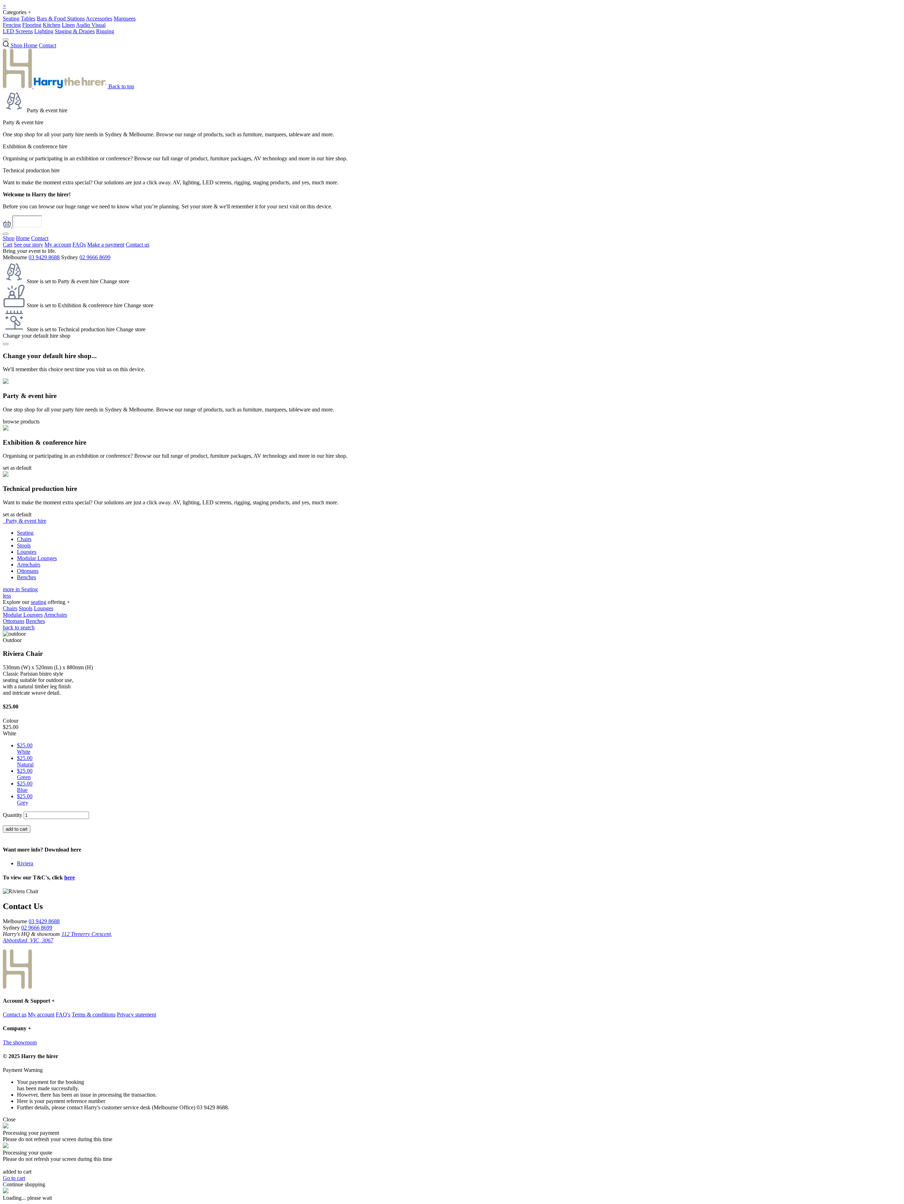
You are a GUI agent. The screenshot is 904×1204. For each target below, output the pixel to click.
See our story (28, 245)
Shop (8, 238)
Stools (24, 545)
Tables (28, 19)
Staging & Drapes (75, 31)
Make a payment (105, 245)
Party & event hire (24, 521)
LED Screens (18, 31)
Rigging (105, 31)
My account (57, 245)
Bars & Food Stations (61, 19)
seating (38, 602)
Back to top (121, 86)
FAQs (79, 245)
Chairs (24, 539)
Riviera (25, 863)
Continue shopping (24, 1184)
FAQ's (63, 1015)
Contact (47, 45)
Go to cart (14, 1178)
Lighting (43, 31)
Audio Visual (91, 25)
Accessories (99, 19)
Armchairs (28, 565)
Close (9, 1119)
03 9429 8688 (44, 257)
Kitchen (51, 25)
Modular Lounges (37, 558)
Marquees (125, 19)
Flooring (31, 25)
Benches (26, 577)
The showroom (20, 1042)
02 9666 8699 (95, 257)
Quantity (12, 815)
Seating (11, 19)
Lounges (26, 552)
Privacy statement (136, 1015)
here (69, 877)
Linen (68, 25)
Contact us (137, 245)
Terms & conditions (93, 1015)
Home (30, 45)
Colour (10, 721)
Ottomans (27, 571)
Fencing (12, 25)
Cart (7, 245)
